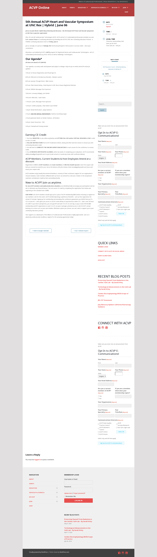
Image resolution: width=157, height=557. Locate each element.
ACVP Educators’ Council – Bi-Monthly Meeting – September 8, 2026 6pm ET (114, 68)
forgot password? (79, 493)
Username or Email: (71, 479)
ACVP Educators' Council (104, 210)
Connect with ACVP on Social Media (111, 251)
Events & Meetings (104, 256)
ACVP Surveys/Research (123, 206)
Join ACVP (101, 260)
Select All (121, 213)
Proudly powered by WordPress (38, 552)
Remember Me (71, 496)
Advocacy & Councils (98, 7)
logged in (37, 460)
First (99, 145)
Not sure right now (124, 209)
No (100, 180)
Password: (67, 487)
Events (72, 7)
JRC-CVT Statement (105, 300)
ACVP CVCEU (103, 214)
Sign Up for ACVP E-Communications (111, 225)
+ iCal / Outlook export (81, 231)
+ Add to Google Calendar (40, 231)
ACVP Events (103, 216)
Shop (126, 12)
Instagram (103, 329)
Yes (100, 178)
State (99, 155)
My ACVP (114, 7)
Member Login (103, 247)
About (64, 7)
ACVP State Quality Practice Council (105, 206)
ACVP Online (39, 7)
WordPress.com (64, 552)
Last (116, 145)
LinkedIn (106, 329)
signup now (68, 493)
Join (124, 7)
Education (82, 7)
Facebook (99, 329)
